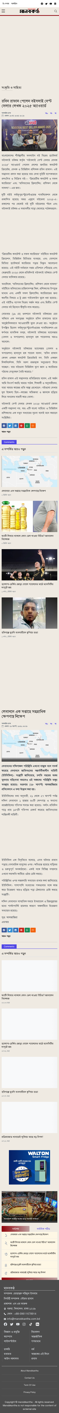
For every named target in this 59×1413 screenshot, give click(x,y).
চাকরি (7, 1349)
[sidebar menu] (3, 11)
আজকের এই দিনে (40, 1353)
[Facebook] (6, 1324)
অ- (51, 113)
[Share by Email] (33, 425)
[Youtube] (18, 1324)
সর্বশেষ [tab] (15, 1228)
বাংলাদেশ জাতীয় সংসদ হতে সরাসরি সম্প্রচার (21, 1219)
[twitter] (46, 3)
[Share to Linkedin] (15, 425)
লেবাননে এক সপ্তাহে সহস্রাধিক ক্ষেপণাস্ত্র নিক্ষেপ (24, 490)
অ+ (46, 113)
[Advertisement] (29, 52)
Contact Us (30, 1378)
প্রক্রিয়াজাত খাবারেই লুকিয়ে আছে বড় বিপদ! (22, 1136)
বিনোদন (35, 1331)
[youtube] (51, 3)
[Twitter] (12, 1324)
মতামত (7, 1353)
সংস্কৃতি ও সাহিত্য (11, 87)
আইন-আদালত (11, 1358)
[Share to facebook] (4, 425)
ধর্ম (32, 1349)
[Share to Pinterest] (21, 425)
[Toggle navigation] (55, 11)
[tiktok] (31, 1324)
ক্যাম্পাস (8, 1336)
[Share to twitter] (10, 425)
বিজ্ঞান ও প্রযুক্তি (12, 1331)
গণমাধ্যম (35, 1341)
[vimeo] (55, 3)
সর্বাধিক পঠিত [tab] (43, 1228)
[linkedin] (37, 1324)
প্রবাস (34, 1358)
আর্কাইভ (14, 3)
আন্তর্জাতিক (36, 1336)
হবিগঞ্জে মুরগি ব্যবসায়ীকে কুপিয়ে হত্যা (20, 632)
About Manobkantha (29, 1371)
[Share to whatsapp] (27, 425)
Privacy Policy (30, 1392)
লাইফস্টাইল (10, 1341)
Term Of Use (29, 1385)
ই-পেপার (6, 3)
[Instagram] (24, 1324)
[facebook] (42, 3)
